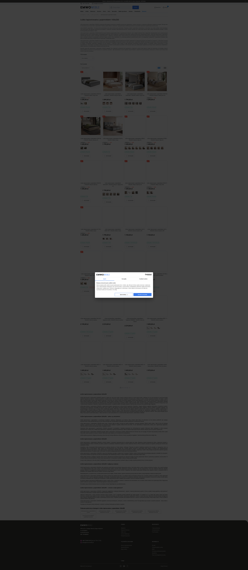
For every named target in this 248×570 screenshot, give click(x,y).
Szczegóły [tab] (124, 278)
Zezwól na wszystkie (142, 294)
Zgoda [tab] (104, 278)
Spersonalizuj (123, 294)
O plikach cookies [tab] (143, 278)
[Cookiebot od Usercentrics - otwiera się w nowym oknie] (146, 275)
